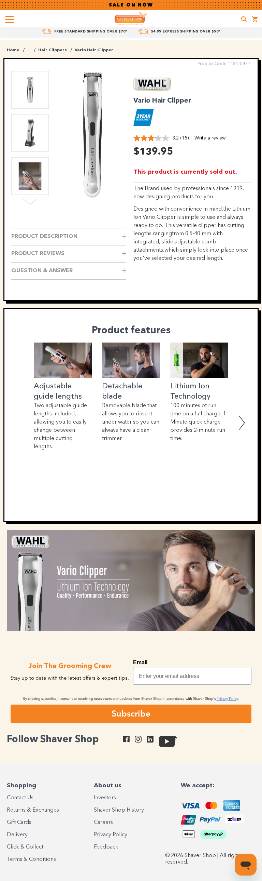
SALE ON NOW (131, 5)
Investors (105, 798)
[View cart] (255, 20)
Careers (103, 822)
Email (140, 662)
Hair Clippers (52, 50)
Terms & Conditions (31, 859)
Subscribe (131, 713)
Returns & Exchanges (33, 810)
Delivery (17, 835)
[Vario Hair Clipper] (92, 133)
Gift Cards (19, 822)
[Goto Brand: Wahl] (152, 89)
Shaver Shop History (119, 810)
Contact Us (20, 798)
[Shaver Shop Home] (131, 18)
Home (13, 50)
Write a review (209, 138)
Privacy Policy (110, 835)
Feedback (106, 847)
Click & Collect (25, 847)
